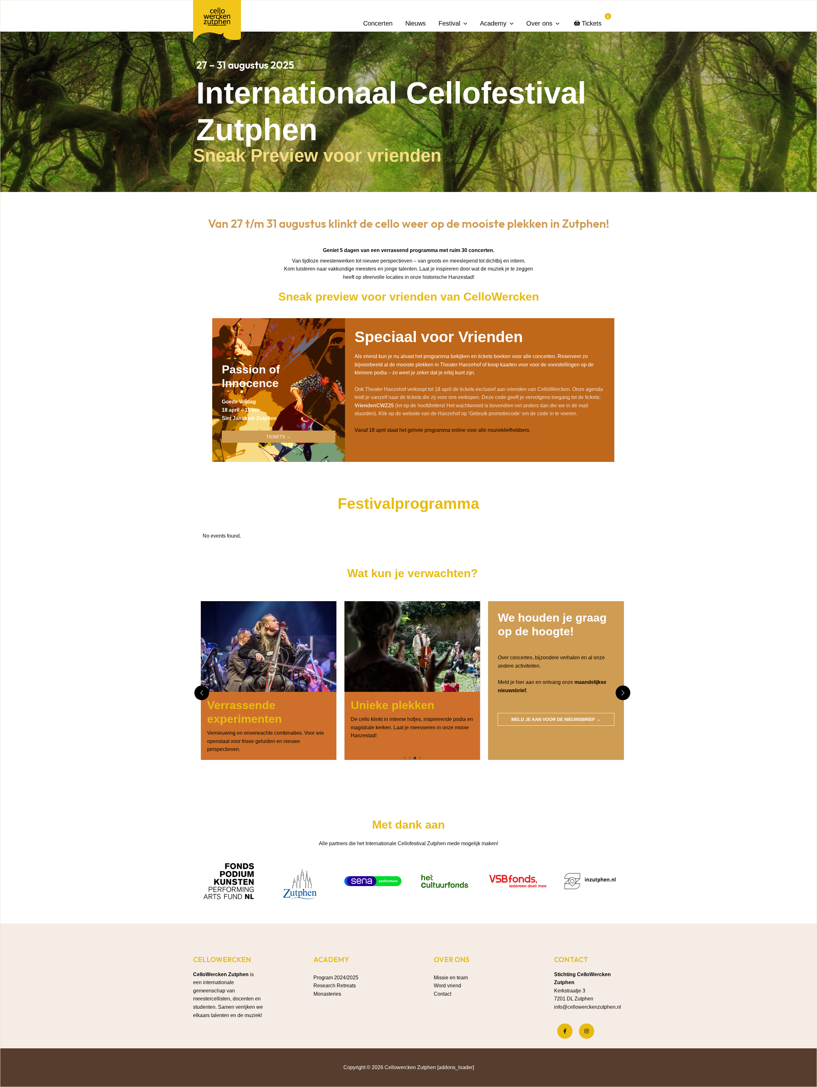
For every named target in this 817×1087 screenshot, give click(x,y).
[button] (463, 23)
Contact (442, 994)
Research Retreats (334, 985)
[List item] (565, 1031)
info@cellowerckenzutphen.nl (587, 1007)
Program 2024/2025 (335, 977)
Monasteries (327, 994)
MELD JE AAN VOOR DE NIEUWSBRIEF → (412, 719)
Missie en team (451, 977)
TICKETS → (278, 436)
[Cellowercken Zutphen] (217, 23)
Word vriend (447, 985)
